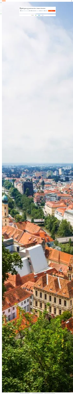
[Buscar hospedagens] (1, 3)
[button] (1, 1)
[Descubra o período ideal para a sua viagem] (1, 10)
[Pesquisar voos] (1, 2)
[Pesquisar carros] (1, 5)
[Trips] (1, 11)
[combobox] (21, 9)
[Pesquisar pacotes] (1, 6)
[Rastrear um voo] (1, 9)
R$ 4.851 (21, 8)
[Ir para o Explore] (1, 7)
